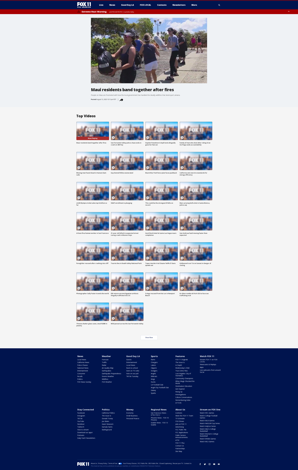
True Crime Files (181, 371)
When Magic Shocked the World (185, 382)
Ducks (153, 382)
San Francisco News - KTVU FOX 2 (159, 414)
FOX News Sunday (84, 382)
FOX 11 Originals (181, 359)
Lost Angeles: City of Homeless (183, 374)
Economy (129, 413)
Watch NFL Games (207, 413)
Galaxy (153, 390)
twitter (205, 464)
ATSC (177, 440)
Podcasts (80, 435)
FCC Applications (181, 432)
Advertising (179, 427)
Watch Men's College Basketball (208, 430)
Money (129, 409)
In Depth (178, 365)
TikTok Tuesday (132, 376)
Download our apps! (85, 432)
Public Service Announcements (181, 436)
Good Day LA (133, 356)
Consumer (81, 373)
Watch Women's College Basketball (209, 435)
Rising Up (178, 392)
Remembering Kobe (182, 400)
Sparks (153, 393)
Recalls (80, 376)
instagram (209, 464)
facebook (200, 464)
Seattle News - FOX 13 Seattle (159, 424)
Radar (104, 365)
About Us (180, 409)
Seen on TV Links (132, 371)
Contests (178, 413)
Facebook (81, 413)
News (80, 356)
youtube (214, 464)
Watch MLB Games (207, 420)
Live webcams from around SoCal (210, 371)
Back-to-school (132, 368)
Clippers (154, 368)
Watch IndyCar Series (208, 426)
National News (82, 368)
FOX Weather (107, 382)
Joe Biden (105, 421)
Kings (153, 379)
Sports (154, 356)
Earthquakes (106, 371)
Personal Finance (132, 418)
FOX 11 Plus (180, 443)
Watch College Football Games (208, 417)
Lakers (153, 365)
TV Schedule (180, 418)
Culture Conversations (183, 397)
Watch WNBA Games (208, 439)
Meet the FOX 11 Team (184, 416)
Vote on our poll (132, 373)
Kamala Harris (107, 427)
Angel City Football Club (160, 387)
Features (180, 356)
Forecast (105, 359)
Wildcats (154, 376)
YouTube (80, 421)
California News (83, 362)
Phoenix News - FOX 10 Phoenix (160, 419)
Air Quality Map (107, 368)
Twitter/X (80, 427)
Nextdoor (81, 424)
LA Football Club (157, 385)
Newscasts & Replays (208, 364)
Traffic (104, 362)
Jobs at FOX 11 (181, 424)
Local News (81, 359)
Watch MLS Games (207, 441)
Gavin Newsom (107, 424)
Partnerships (180, 448)
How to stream (83, 430)
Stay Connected (85, 409)
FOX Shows (179, 421)
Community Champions (184, 378)
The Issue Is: (180, 362)
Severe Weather (108, 376)
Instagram (81, 416)
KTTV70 (178, 403)
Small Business (132, 416)
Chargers (154, 362)
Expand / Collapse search (219, 5)
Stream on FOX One (210, 409)
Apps (202, 367)
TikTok (79, 418)
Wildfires (105, 379)
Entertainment (82, 371)
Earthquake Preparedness (111, 373)
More (194, 5)
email (219, 464)
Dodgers (154, 371)
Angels (153, 373)
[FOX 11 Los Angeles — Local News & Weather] (85, 5)
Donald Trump (107, 418)
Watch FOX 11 (207, 356)
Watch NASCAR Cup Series (210, 423)
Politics (80, 379)
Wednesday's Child (182, 368)
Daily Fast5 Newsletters (86, 438)
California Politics (108, 413)
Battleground (107, 430)
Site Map (178, 451)
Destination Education (183, 386)
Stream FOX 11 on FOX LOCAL (208, 360)
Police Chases (82, 365)
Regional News (158, 409)
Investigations (180, 394)
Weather (106, 356)
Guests (129, 359)
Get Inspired (180, 389)
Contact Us (179, 446)
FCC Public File (180, 430)
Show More (149, 337)
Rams (153, 359)
